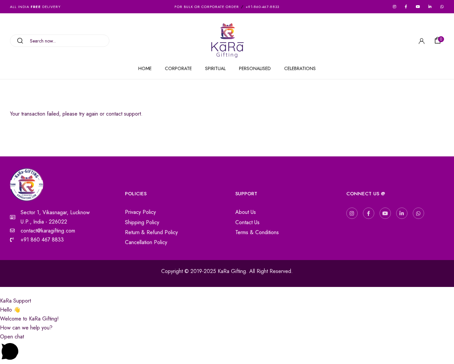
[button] (438, 40)
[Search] (17, 40)
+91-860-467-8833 (262, 6)
